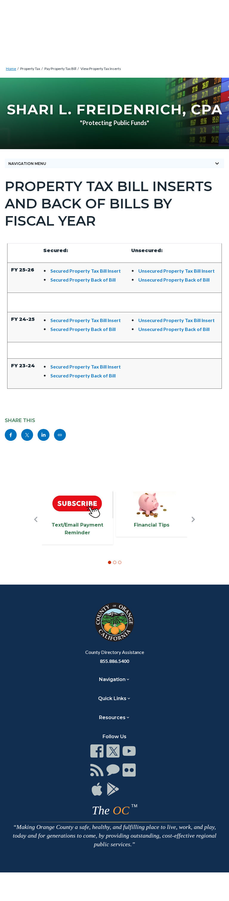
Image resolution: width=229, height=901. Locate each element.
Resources (112, 717)
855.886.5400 (114, 661)
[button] (36, 529)
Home (11, 68)
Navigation (112, 679)
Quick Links (112, 698)
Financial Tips (151, 525)
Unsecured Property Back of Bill (174, 279)
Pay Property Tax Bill (60, 68)
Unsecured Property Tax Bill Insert (176, 271)
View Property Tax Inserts (101, 68)
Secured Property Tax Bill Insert (85, 320)
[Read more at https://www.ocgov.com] (114, 622)
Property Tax (30, 68)
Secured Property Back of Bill (83, 279)
